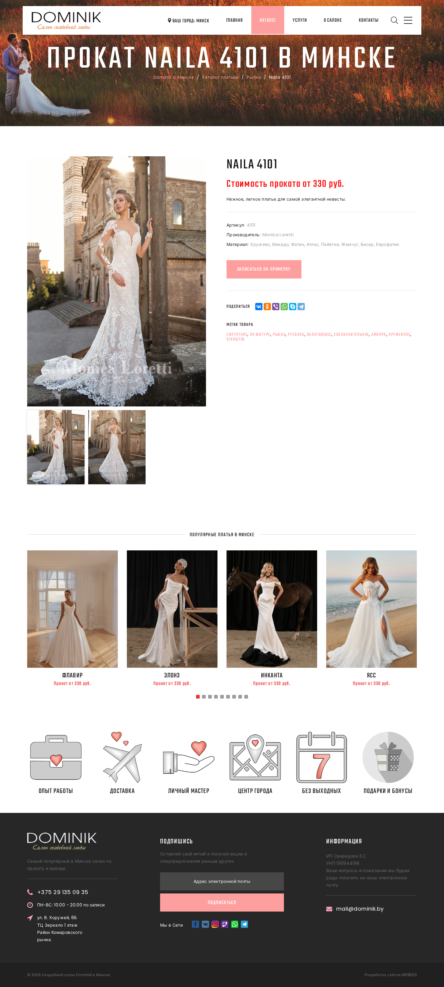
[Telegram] (301, 306)
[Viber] (275, 306)
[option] (116, 281)
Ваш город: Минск (190, 21)
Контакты (368, 20)
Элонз (172, 675)
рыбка (279, 334)
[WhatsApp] (284, 306)
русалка (296, 334)
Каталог (268, 20)
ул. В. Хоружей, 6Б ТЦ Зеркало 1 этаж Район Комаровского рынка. (59, 928)
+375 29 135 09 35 (62, 892)
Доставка (122, 791)
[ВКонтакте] (258, 306)
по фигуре (260, 334)
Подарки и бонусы (388, 791)
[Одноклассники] (267, 306)
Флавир (72, 675)
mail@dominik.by (360, 908)
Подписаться (222, 903)
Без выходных (321, 791)
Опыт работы (56, 791)
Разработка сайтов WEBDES (391, 974)
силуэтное (237, 334)
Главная (234, 20)
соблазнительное (351, 334)
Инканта (272, 675)
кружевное (399, 334)
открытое (236, 339)
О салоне (333, 20)
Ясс (371, 675)
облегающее (319, 334)
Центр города (255, 791)
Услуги (300, 20)
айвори (379, 334)
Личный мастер (188, 791)
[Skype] (292, 306)
